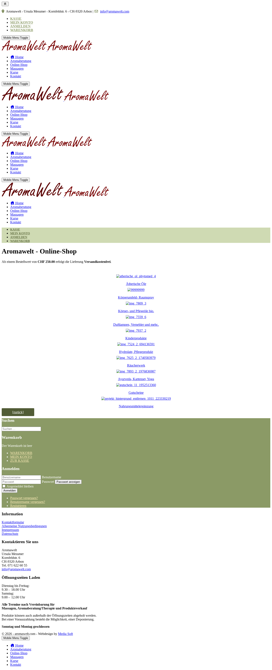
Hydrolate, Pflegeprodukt (136, 352)
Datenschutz (10, 533)
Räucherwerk (136, 365)
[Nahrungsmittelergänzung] (136, 398)
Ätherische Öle (136, 284)
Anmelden (9, 490)
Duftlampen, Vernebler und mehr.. (136, 324)
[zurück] (18, 412)
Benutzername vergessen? (27, 502)
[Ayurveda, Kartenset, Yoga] (136, 371)
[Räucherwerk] (136, 358)
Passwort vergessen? (24, 498)
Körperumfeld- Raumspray (136, 297)
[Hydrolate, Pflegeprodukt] (136, 344)
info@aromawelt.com (114, 11)
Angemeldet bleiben (20, 486)
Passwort (48, 481)
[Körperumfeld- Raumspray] (136, 290)
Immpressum (10, 530)
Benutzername (51, 477)
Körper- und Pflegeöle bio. (136, 311)
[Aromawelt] (47, 50)
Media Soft (65, 634)
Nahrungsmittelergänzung (136, 406)
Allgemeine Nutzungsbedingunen (24, 526)
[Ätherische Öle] (136, 276)
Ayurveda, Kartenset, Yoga (136, 379)
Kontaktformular (13, 522)
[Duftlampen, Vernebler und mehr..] (136, 317)
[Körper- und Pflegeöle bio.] (136, 303)
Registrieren (18, 505)
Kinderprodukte (136, 338)
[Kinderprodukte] (136, 330)
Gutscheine (136, 392)
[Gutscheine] (136, 385)
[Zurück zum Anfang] (5, 4)
